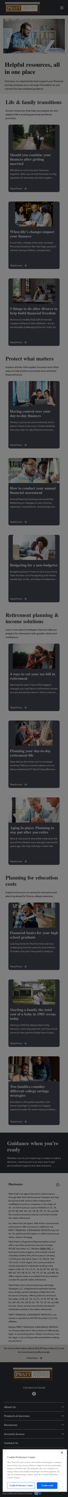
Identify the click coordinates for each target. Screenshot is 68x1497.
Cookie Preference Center (21, 1485)
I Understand (47, 1485)
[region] (35, 1470)
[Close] (62, 1452)
